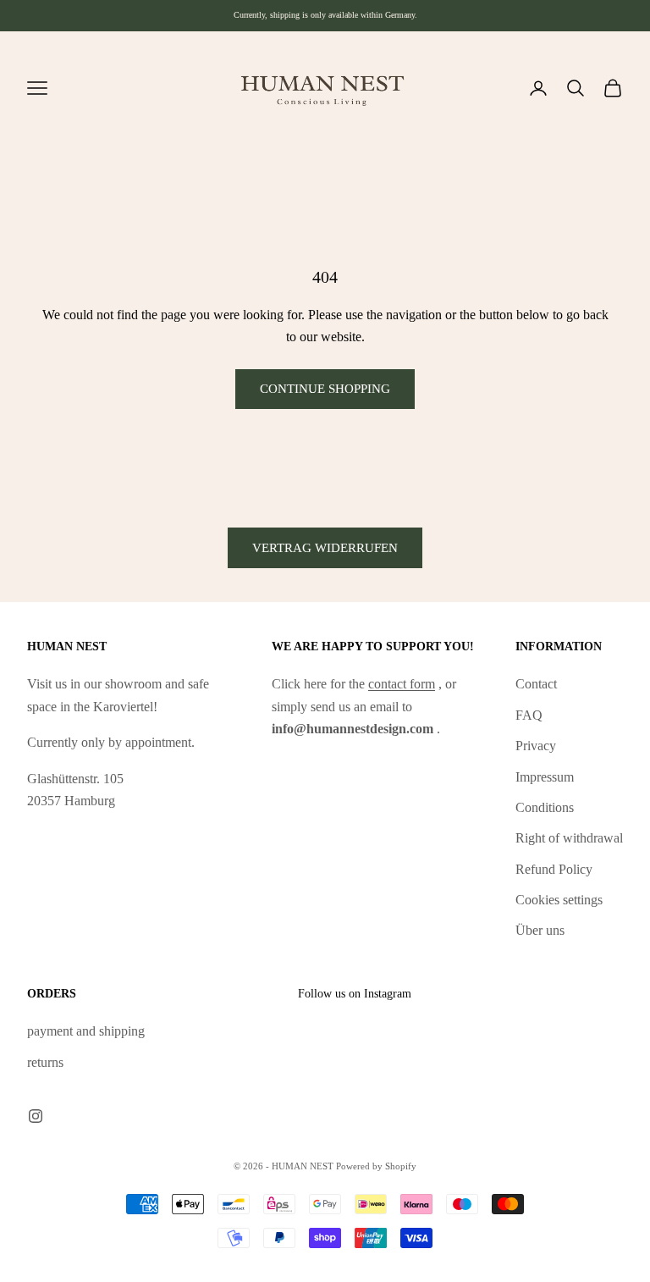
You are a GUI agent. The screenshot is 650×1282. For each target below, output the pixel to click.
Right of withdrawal (569, 838)
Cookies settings (559, 899)
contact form (401, 684)
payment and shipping (86, 1031)
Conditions (544, 807)
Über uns (540, 930)
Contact (536, 684)
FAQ (529, 715)
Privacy (535, 745)
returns (45, 1062)
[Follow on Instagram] (35, 1116)
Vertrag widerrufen (325, 548)
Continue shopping (325, 388)
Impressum (544, 777)
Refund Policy (553, 869)
